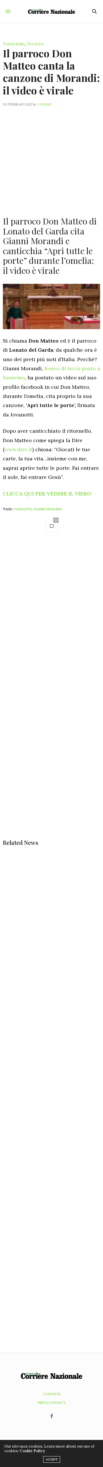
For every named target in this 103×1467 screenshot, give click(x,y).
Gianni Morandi (47, 509)
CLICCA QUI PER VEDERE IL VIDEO (47, 493)
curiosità (22, 509)
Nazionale (14, 43)
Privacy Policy (52, 1402)
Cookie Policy (32, 1450)
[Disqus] (51, 618)
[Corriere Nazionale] (51, 11)
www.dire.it (18, 449)
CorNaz (44, 104)
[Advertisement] (51, 158)
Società (35, 43)
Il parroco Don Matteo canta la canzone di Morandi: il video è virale (51, 71)
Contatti (51, 1394)
